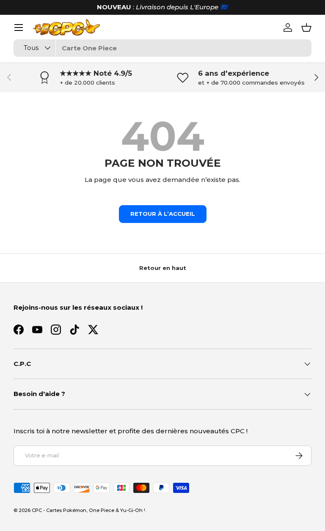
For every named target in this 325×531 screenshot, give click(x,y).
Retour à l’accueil (162, 213)
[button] (306, 27)
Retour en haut (162, 267)
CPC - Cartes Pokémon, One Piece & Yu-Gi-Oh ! (88, 510)
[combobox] (162, 48)
